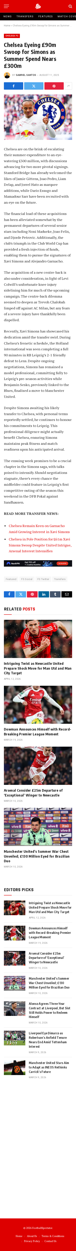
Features (45, 16)
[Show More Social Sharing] (68, 86)
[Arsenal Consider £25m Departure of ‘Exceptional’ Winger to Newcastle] (38, 766)
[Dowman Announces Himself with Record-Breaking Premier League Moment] (38, 705)
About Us (32, 1236)
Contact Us (50, 1241)
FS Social (27, 579)
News (8, 16)
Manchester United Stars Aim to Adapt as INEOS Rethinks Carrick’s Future (49, 1067)
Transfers (25, 16)
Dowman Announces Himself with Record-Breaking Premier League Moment (37, 731)
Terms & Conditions (53, 1236)
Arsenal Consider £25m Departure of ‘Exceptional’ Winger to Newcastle (33, 792)
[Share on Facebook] (13, 86)
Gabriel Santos (26, 75)
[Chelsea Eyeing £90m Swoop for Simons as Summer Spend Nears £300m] (38, 117)
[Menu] (6, 6)
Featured (11, 579)
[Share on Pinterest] (54, 86)
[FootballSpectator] (38, 6)
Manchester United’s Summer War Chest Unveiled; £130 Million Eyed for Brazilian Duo (37, 856)
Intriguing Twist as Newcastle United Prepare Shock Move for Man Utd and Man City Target (38, 668)
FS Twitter (43, 579)
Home (7, 25)
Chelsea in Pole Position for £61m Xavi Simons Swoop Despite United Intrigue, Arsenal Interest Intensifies (40, 545)
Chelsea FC (11, 36)
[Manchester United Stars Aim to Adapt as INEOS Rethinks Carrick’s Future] (14, 1067)
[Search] (70, 6)
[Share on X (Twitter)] (33, 86)
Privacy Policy (32, 1241)
